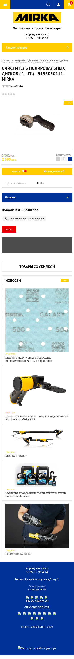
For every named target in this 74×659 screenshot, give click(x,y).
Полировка (19, 60)
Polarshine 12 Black (18, 553)
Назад (8, 229)
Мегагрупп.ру (47, 648)
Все (64, 280)
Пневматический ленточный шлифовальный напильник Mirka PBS (37, 417)
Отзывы (10, 197)
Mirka (40, 183)
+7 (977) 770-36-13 (37, 38)
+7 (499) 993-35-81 (37, 34)
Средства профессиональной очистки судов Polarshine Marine (35, 494)
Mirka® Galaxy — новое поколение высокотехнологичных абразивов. (29, 359)
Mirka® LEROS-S (16, 455)
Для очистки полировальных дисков (48, 60)
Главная (6, 60)
